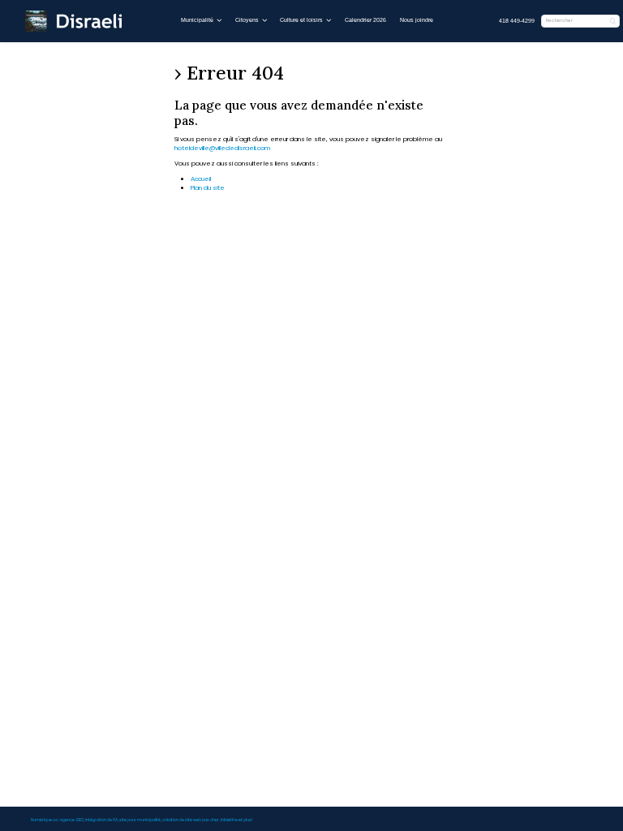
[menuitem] (517, 21)
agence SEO (72, 820)
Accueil (201, 178)
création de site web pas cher (190, 820)
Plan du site (208, 187)
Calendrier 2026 (365, 20)
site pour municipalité (140, 820)
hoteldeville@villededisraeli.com (222, 148)
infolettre (229, 820)
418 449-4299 (517, 21)
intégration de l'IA (101, 820)
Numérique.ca (44, 820)
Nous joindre (416, 20)
